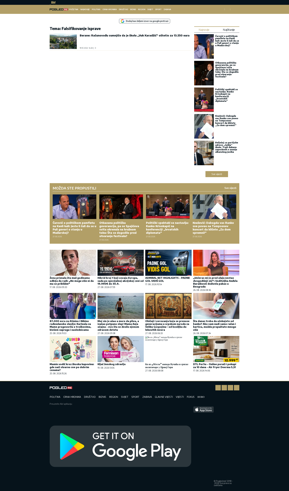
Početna (73, 9)
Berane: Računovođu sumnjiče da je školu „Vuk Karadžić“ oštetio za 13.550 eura (135, 35)
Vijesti (180, 396)
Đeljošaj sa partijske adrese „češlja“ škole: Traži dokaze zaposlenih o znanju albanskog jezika (226, 147)
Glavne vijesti (164, 396)
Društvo (123, 9)
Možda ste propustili (74, 188)
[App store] (203, 446)
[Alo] (53, 2)
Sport (158, 9)
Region (141, 9)
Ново (201, 396)
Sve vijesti (216, 174)
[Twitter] (230, 387)
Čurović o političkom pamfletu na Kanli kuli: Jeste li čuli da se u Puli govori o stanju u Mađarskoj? (227, 41)
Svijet (150, 9)
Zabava (167, 9)
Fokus (190, 396)
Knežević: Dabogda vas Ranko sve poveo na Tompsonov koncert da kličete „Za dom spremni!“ (226, 121)
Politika (96, 9)
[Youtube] (236, 387)
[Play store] (120, 446)
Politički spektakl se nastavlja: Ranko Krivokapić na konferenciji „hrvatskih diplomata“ (226, 95)
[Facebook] (218, 387)
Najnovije (85, 9)
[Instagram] (224, 387)
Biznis (133, 9)
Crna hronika (110, 9)
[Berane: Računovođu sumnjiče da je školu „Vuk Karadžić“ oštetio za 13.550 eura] (63, 41)
